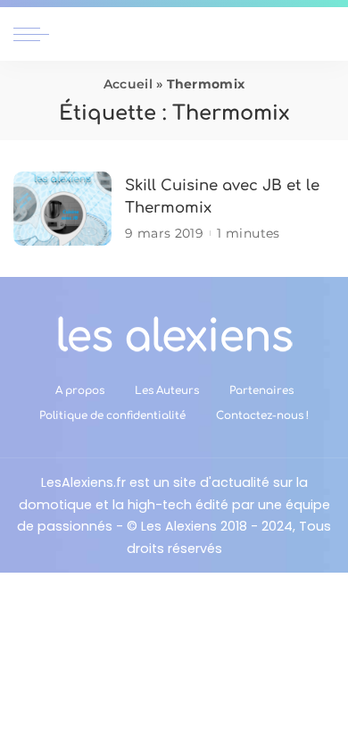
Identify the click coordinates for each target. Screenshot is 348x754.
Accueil (128, 84)
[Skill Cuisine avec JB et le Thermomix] (62, 209)
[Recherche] (324, 34)
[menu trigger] (35, 34)
